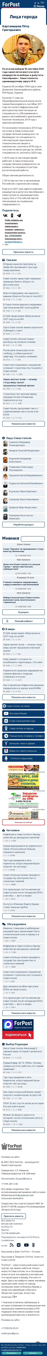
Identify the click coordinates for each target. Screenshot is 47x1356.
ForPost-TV (7, 1226)
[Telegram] (19, 215)
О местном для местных (22, 720)
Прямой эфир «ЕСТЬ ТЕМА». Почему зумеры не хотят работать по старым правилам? (23, 1066)
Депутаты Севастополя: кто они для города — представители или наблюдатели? (21, 566)
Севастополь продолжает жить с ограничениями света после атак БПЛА (20, 411)
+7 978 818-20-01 (10, 1328)
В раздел (23, 612)
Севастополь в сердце (22, 728)
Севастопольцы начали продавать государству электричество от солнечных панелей (21, 878)
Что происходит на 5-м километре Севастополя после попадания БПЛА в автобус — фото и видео (22, 892)
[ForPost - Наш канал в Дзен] (38, 1245)
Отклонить (11, 1353)
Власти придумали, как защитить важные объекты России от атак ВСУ (22, 295)
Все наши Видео (18, 713)
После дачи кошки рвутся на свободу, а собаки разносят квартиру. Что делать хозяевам (20, 353)
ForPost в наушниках (22, 758)
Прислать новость (23, 252)
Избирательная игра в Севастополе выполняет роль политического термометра (21, 600)
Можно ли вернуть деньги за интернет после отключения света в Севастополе (22, 1117)
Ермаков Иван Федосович (23, 507)
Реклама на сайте (10, 1157)
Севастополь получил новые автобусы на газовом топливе (19, 340)
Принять (33, 1353)
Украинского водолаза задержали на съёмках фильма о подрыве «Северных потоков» (22, 673)
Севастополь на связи (18, 706)
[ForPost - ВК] (18, 1245)
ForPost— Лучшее (30, 1251)
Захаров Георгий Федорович (24, 450)
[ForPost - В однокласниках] (33, 1245)
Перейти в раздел (23, 524)
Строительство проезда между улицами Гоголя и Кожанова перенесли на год (20, 397)
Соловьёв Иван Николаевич (24, 499)
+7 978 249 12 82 (9, 1183)
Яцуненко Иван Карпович (23, 491)
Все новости (8, 1220)
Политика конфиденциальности (13, 1348)
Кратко (5, 1229)
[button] (23, 35)
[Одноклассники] (12, 215)
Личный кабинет (24, 621)
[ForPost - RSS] (11, 1245)
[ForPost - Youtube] (26, 1245)
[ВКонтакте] (5, 215)
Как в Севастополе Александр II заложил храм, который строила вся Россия (22, 1051)
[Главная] (11, 3)
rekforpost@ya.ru (10, 1333)
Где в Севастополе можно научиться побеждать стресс (22, 329)
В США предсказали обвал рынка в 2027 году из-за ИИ (21, 318)
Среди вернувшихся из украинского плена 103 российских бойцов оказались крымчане (22, 849)
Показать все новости (24, 423)
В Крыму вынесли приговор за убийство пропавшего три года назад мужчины (20, 267)
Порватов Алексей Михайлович (26, 483)
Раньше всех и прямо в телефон (27, 735)
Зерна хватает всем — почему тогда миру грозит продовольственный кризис (20, 382)
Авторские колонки (11, 1223)
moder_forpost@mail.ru (20, 1178)
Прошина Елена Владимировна (25, 475)
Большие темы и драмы (22, 743)
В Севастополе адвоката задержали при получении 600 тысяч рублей (22, 306)
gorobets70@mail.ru (13, 242)
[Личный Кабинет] (35, 2)
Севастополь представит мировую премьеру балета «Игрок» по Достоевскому (22, 281)
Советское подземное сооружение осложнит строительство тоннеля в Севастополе (22, 367)
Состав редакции (10, 1233)
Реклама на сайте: (10, 1320)
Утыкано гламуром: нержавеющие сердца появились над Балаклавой (21, 583)
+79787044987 (15, 236)
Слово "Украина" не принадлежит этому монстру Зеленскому (23, 550)
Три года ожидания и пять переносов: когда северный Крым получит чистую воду (21, 863)
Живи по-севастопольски (23, 750)
